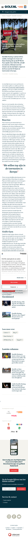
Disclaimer (8, 529)
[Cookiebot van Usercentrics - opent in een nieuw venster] (20, 254)
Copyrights (19, 527)
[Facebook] (14, 518)
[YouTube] (19, 518)
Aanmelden (21, 489)
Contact (5, 502)
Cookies (13, 527)
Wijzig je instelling (9, 290)
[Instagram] (9, 518)
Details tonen (20, 277)
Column (6, 332)
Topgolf (19, 340)
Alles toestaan (14, 282)
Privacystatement (17, 529)
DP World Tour (7, 340)
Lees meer (14, 470)
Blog (14, 332)
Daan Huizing (7, 336)
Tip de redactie (7, 500)
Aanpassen (13, 287)
